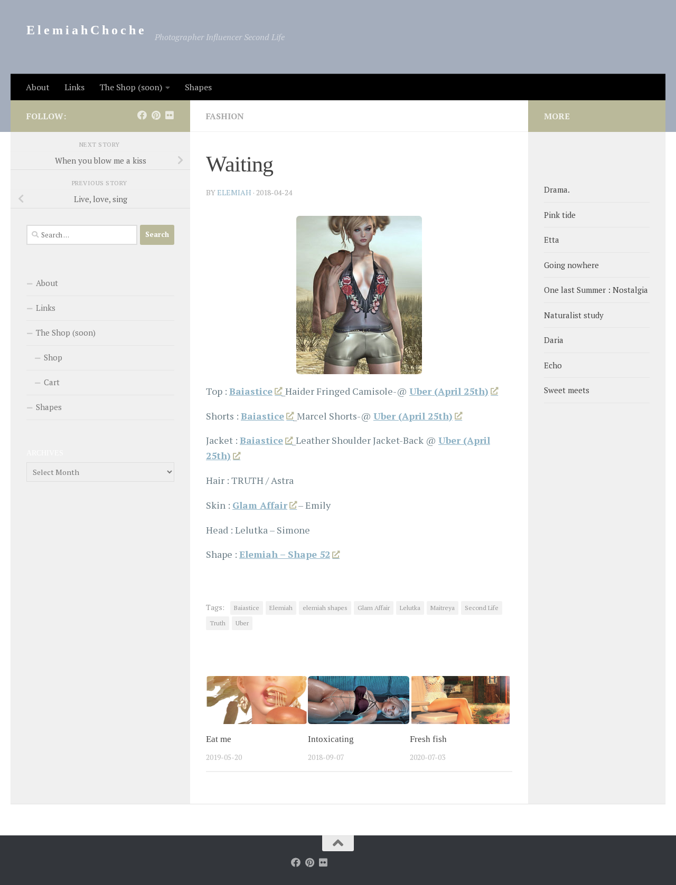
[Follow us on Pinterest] (156, 115)
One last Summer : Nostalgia (596, 289)
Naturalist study (574, 315)
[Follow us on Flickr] (169, 115)
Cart (52, 382)
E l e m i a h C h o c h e (85, 30)
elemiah (234, 192)
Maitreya (442, 608)
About (38, 87)
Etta (551, 239)
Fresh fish (428, 739)
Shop (53, 357)
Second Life (482, 608)
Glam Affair (374, 608)
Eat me (218, 739)
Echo (553, 365)
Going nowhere (571, 265)
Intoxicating (331, 739)
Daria (554, 340)
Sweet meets (566, 390)
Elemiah (281, 608)
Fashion (225, 116)
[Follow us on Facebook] (142, 115)
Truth (218, 623)
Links (74, 87)
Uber (242, 623)
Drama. (557, 189)
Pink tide (560, 215)
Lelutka (410, 608)
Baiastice (246, 608)
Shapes (198, 87)
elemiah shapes (325, 608)
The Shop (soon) (130, 87)
